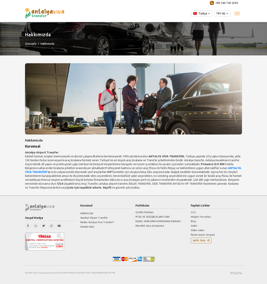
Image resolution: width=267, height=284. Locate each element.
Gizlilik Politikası (144, 212)
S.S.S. (193, 212)
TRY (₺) (220, 13)
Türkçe (202, 13)
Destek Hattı (87, 226)
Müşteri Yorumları (201, 216)
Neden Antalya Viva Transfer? (97, 222)
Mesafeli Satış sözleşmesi (149, 225)
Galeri (194, 225)
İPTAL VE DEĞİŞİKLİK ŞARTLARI (152, 216)
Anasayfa (31, 43)
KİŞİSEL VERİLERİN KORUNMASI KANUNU (158, 221)
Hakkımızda (47, 43)
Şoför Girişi (199, 240)
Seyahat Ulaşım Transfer (94, 217)
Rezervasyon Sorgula (203, 234)
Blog (193, 221)
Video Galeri (198, 230)
